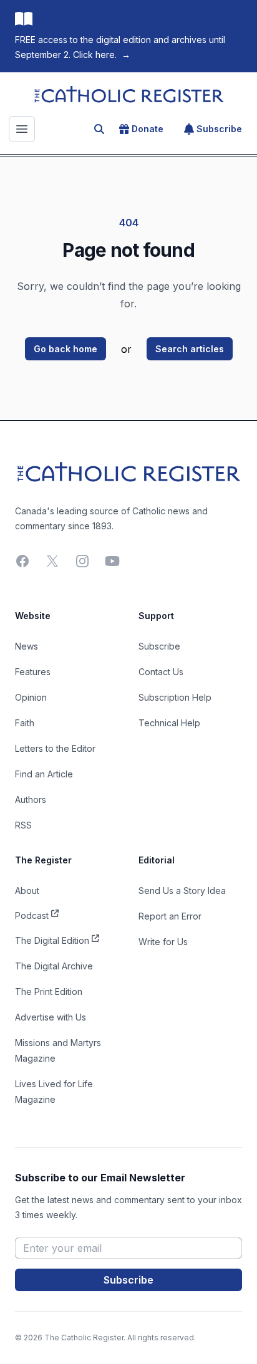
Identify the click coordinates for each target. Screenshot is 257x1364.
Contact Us (160, 671)
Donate (147, 128)
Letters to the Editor (55, 748)
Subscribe (219, 128)
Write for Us (163, 941)
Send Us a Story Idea (182, 890)
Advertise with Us (50, 1017)
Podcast (32, 915)
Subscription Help (174, 697)
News (26, 646)
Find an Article (44, 774)
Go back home (65, 348)
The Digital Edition (52, 940)
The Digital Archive (54, 966)
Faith (24, 723)
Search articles (189, 348)
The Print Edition (48, 991)
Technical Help (169, 723)
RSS (23, 825)
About (27, 890)
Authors (30, 799)
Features (33, 671)
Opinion (31, 697)
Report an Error (169, 916)
